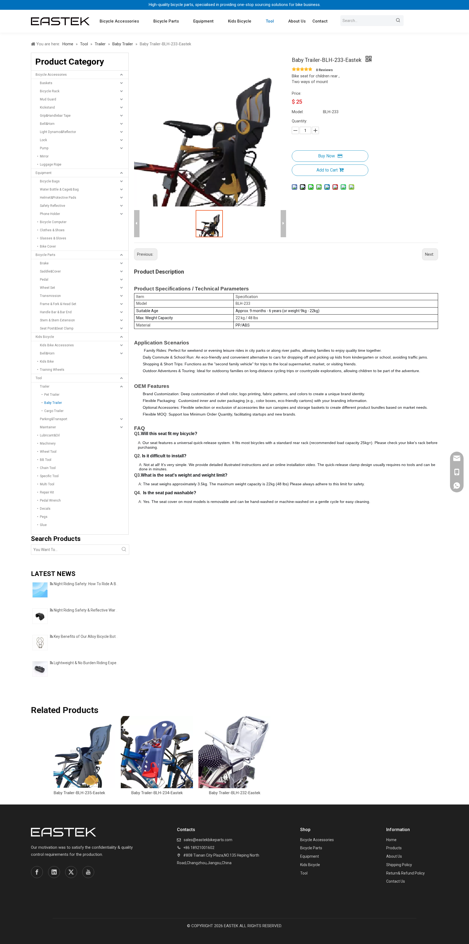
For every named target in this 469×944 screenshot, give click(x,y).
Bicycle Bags (50, 181)
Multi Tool (47, 484)
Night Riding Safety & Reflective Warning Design (94, 610)
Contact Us (395, 881)
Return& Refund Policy (405, 873)
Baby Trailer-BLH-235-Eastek (79, 792)
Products (394, 848)
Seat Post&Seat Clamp (56, 328)
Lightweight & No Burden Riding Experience (90, 663)
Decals (45, 509)
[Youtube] (88, 872)
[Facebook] (37, 872)
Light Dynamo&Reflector (58, 132)
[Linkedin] (54, 872)
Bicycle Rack (49, 91)
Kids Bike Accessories (57, 345)
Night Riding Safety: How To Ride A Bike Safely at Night (100, 584)
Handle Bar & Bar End (56, 312)
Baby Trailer (53, 403)
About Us (394, 856)
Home (391, 840)
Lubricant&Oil (50, 435)
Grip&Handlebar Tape (55, 116)
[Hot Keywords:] (398, 20)
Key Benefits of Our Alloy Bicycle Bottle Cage (92, 636)
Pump (44, 148)
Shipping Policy (399, 865)
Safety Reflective (52, 206)
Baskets (46, 83)
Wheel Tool (48, 452)
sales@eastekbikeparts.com (208, 840)
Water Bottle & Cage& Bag (59, 189)
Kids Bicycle (45, 337)
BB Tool (45, 460)
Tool (39, 378)
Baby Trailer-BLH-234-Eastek (157, 792)
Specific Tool (49, 476)
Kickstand (47, 107)
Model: (297, 111)
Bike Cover (48, 246)
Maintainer (48, 427)
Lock (43, 140)
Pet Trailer (51, 395)
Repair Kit (47, 492)
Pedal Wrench (50, 500)
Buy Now (326, 156)
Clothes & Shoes (52, 230)
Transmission (50, 296)
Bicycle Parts (45, 255)
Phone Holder (50, 214)
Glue (43, 525)
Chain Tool (48, 468)
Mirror (44, 156)
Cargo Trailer (54, 411)
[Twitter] (71, 872)
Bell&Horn (47, 124)
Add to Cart (327, 170)
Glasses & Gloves (53, 238)
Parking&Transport (53, 419)
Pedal (44, 279)
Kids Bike (47, 361)
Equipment (44, 173)
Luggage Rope (50, 164)
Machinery (48, 443)
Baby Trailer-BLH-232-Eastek (234, 792)
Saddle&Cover (50, 271)
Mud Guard (48, 99)
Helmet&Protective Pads (58, 197)
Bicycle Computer (53, 222)
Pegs (43, 517)
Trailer (44, 386)
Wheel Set (47, 288)
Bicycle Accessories (51, 75)
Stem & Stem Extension (57, 320)
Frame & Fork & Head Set (58, 304)
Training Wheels (52, 370)
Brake (44, 263)
